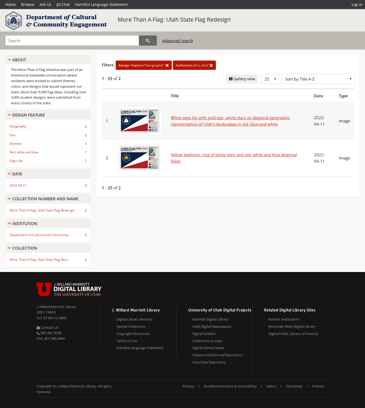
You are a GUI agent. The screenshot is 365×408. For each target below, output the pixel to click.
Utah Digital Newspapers (211, 326)
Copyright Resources (133, 333)
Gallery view (243, 78)
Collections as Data (207, 340)
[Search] (148, 40)
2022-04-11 (18, 185)
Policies (318, 386)
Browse (27, 4)
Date (17, 174)
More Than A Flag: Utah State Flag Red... (39, 259)
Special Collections (131, 326)
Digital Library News (208, 347)
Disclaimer (294, 386)
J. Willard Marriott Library (56, 306)
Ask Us (45, 4)
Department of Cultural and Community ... (41, 235)
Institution (24, 223)
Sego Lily (16, 160)
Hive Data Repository (209, 362)
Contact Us (49, 327)
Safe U (271, 386)
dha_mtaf (193, 65)
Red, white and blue (24, 152)
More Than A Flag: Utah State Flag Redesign (174, 19)
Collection (24, 248)
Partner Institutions (284, 319)
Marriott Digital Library (210, 319)
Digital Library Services (134, 319)
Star (13, 135)
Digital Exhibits (204, 333)
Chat (65, 4)
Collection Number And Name (45, 198)
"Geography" (142, 65)
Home (10, 4)
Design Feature (28, 115)
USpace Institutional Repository (217, 355)
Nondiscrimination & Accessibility (230, 386)
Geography (18, 126)
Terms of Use (127, 340)
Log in (357, 4)
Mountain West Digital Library (292, 326)
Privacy (188, 386)
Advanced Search (177, 40)
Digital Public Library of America (293, 333)
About (19, 59)
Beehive (16, 143)
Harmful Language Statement (101, 4)
